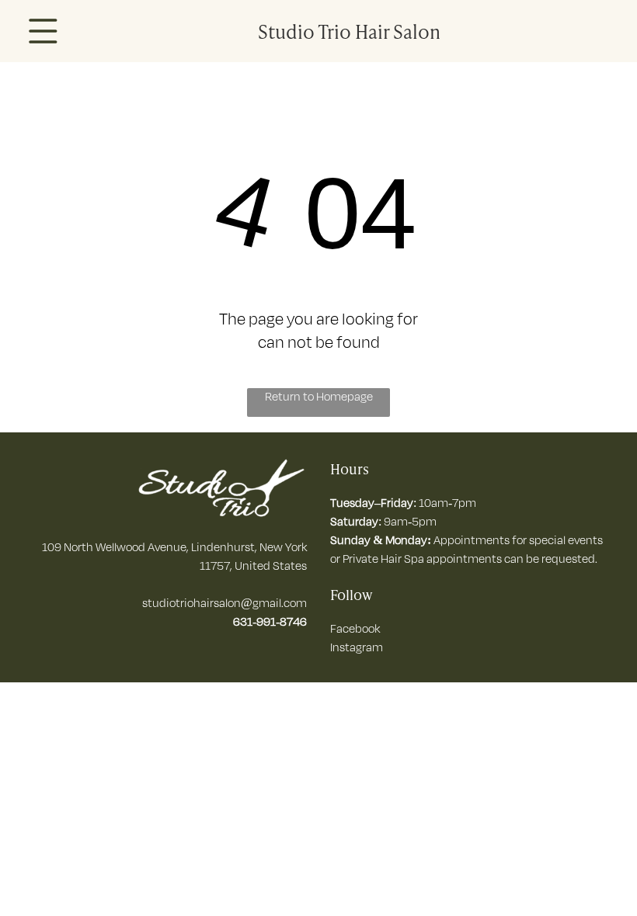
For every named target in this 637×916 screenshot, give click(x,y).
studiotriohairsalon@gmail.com (224, 603)
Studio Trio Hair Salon (349, 30)
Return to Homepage (319, 396)
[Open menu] (43, 31)
